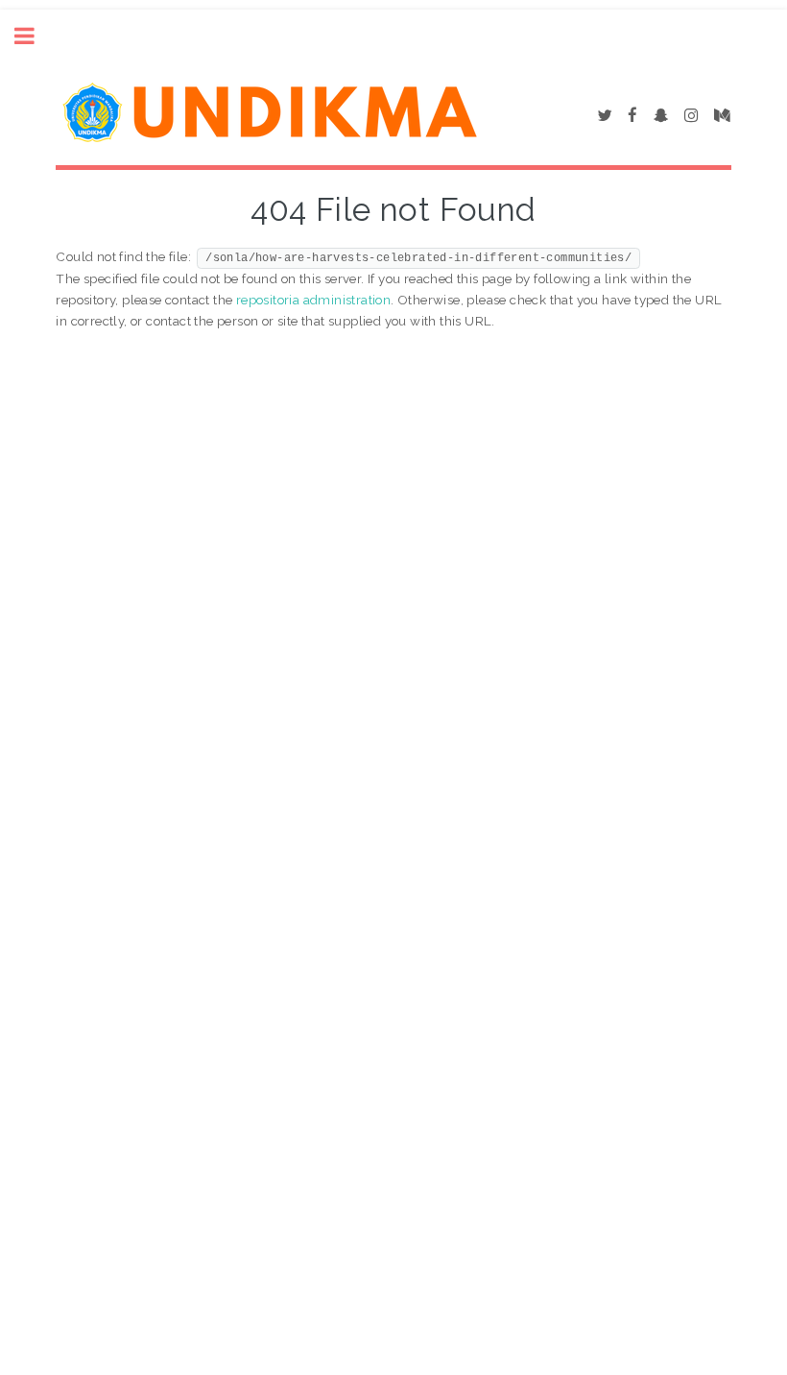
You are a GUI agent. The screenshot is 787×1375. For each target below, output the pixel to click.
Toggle (34, 36)
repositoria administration (313, 299)
